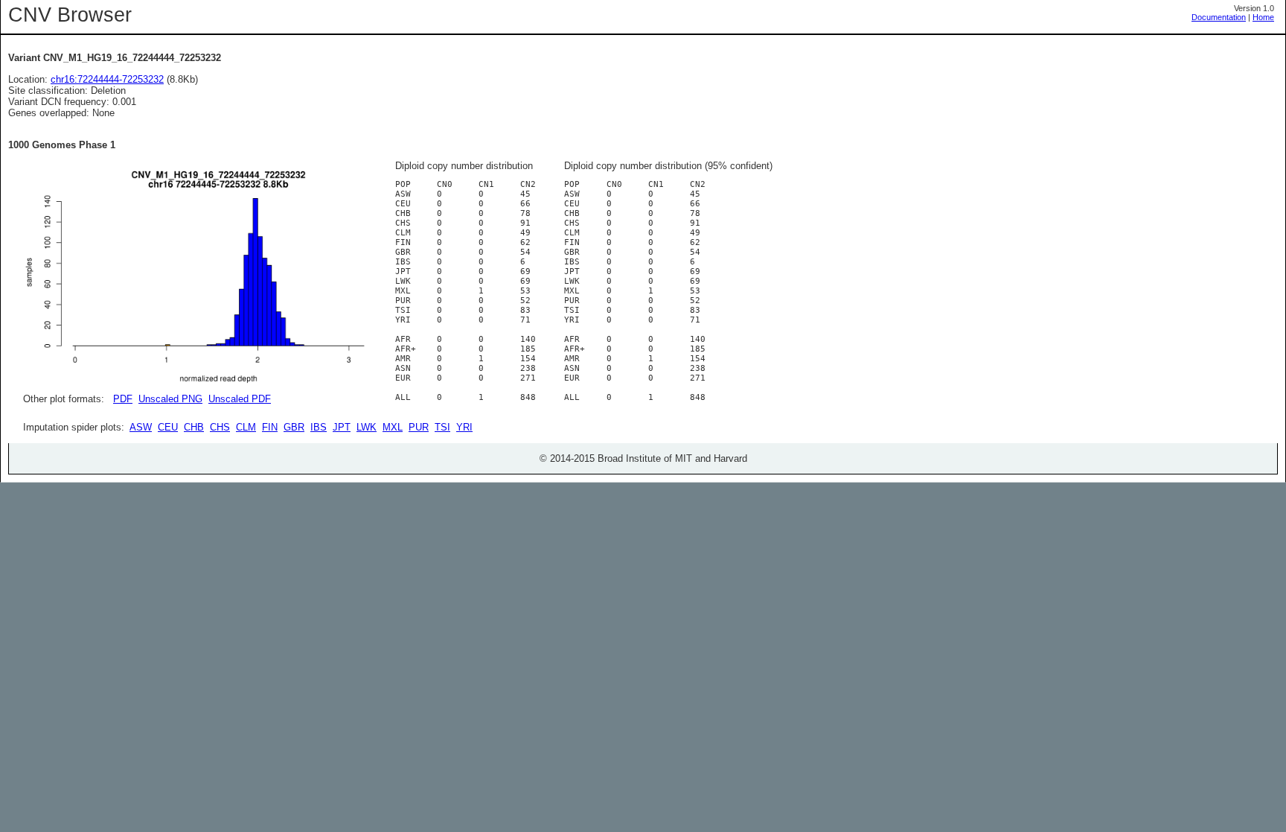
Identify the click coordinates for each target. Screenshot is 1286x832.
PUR (419, 427)
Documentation (1218, 17)
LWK (366, 427)
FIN (270, 427)
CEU (168, 427)
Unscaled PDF (239, 398)
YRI (464, 427)
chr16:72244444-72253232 (107, 79)
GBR (294, 427)
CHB (194, 427)
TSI (442, 427)
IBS (318, 427)
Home (1263, 17)
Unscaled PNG (170, 398)
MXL (393, 427)
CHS (220, 427)
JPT (342, 427)
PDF (122, 398)
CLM (246, 427)
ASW (140, 427)
